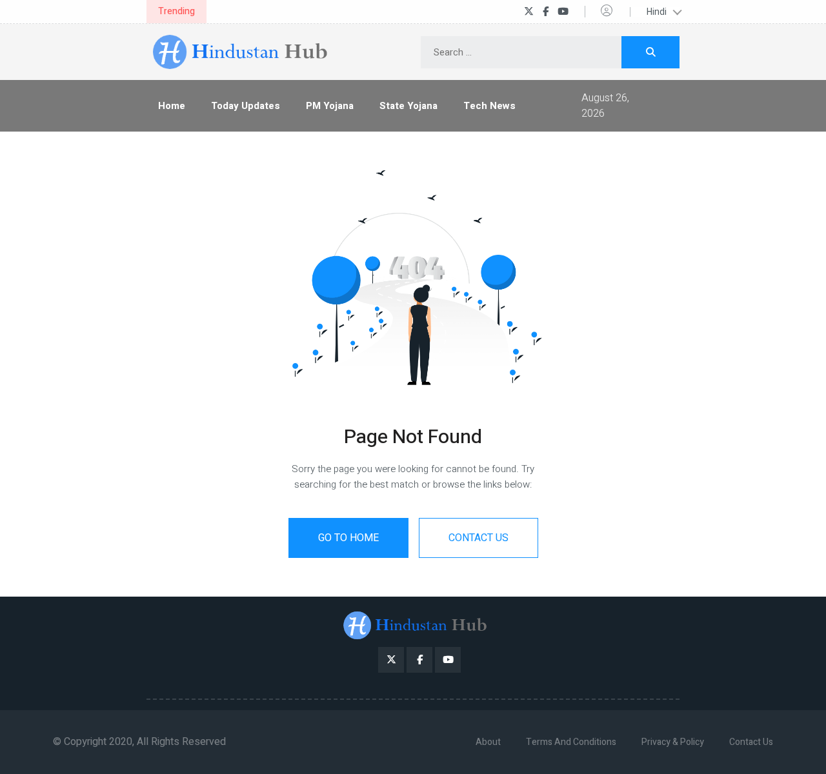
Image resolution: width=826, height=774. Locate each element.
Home (171, 106)
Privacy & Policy (672, 742)
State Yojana (408, 106)
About (488, 742)
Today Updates (245, 106)
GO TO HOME (348, 538)
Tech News (489, 106)
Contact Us (751, 742)
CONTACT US (478, 538)
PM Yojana (330, 106)
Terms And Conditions (571, 742)
